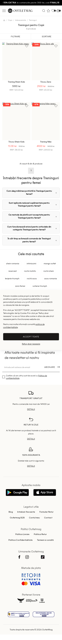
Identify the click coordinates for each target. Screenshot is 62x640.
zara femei (20, 285)
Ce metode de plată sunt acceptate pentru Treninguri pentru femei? (29, 216)
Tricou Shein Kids (16, 142)
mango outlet (50, 263)
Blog (11, 512)
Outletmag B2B (17, 518)
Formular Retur (46, 512)
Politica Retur (40, 534)
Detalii (31, 409)
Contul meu (34, 518)
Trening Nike (45, 142)
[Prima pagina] (4, 20)
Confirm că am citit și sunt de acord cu (26, 376)
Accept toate (31, 336)
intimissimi (31, 263)
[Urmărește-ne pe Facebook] (19, 557)
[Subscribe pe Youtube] (35, 557)
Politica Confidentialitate (20, 540)
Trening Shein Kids (16, 82)
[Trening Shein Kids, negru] (16, 61)
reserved (12, 270)
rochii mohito (30, 270)
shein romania (12, 263)
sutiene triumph (40, 285)
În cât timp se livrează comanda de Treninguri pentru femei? (29, 240)
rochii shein (48, 270)
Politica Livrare (22, 534)
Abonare (49, 367)
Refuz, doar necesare (31, 344)
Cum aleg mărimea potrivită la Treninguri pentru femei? (29, 192)
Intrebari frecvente (26, 512)
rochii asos (32, 278)
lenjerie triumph (12, 278)
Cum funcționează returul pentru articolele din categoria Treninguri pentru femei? (29, 228)
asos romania (50, 278)
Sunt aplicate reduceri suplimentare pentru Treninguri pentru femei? (29, 204)
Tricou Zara (45, 82)
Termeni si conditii (45, 540)
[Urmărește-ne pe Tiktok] (42, 557)
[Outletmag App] (17, 493)
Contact (48, 518)
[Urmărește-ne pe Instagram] (27, 557)
